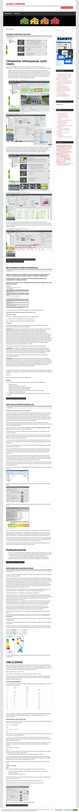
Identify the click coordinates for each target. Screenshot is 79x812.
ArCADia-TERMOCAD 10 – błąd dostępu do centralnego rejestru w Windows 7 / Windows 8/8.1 (63, 78)
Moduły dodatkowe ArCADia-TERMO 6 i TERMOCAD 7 (25, 259)
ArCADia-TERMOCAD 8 (62, 114)
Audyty (59, 118)
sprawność (58, 157)
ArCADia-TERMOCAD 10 (63, 113)
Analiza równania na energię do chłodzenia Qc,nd (22, 268)
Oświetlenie (59, 154)
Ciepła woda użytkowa (61, 147)
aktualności (59, 145)
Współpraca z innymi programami (64, 136)
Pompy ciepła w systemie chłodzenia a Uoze (20, 405)
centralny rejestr (61, 146)
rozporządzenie (64, 156)
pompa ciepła (67, 155)
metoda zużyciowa (66, 152)
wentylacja (67, 159)
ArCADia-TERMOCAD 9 (62, 115)
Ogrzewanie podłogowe (60, 153)
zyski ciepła (61, 161)
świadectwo (60, 162)
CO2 (67, 147)
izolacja (67, 150)
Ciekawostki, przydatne (11, 562)
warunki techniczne (60, 159)
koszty (70, 150)
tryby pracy (66, 157)
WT (61, 160)
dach (69, 147)
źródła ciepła (66, 164)
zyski (57, 161)
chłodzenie (69, 146)
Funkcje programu (10, 259)
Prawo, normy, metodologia (20, 398)
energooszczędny (65, 149)
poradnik (58, 156)
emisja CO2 (59, 149)
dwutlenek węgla (66, 148)
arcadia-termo (66, 145)
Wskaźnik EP (58, 160)
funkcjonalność (59, 150)
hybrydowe (64, 150)
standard (62, 157)
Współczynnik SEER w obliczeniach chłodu (19, 568)
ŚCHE (64, 161)
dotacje (61, 148)
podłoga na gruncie (66, 154)
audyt (71, 145)
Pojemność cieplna (60, 155)
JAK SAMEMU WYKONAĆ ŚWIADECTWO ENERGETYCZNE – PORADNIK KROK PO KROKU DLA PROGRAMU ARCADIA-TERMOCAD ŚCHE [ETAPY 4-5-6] (63, 89)
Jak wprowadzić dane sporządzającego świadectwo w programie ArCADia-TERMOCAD (63, 95)
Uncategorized (61, 135)
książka (57, 152)
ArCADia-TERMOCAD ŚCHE (63, 117)
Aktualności (16, 13)
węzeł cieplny (68, 160)
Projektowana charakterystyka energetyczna (15, 261)
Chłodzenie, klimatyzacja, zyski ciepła (18, 34)
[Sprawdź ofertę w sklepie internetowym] (64, 65)
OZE (66, 153)
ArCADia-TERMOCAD (15, 4)
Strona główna (8, 13)
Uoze (70, 157)
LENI (60, 152)
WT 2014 (64, 160)
